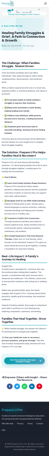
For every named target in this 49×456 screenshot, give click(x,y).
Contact (39, 423)
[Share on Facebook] (10, 386)
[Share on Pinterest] (39, 386)
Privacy (20, 423)
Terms (30, 423)
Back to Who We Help (13, 26)
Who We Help (27, 12)
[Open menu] (45, 3)
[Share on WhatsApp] (24, 386)
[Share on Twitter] (17, 386)
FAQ (3, 430)
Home (18, 12)
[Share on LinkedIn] (32, 386)
